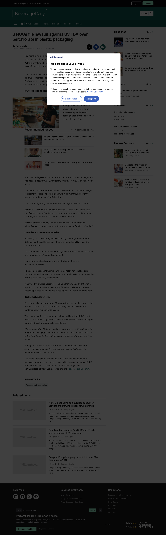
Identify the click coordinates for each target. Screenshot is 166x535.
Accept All (91, 99)
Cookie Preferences (71, 99)
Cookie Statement (95, 92)
